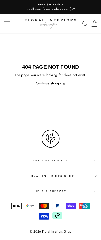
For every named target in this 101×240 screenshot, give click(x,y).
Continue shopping (51, 83)
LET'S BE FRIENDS (50, 160)
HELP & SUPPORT (51, 191)
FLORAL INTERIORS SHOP (50, 176)
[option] (50, 7)
